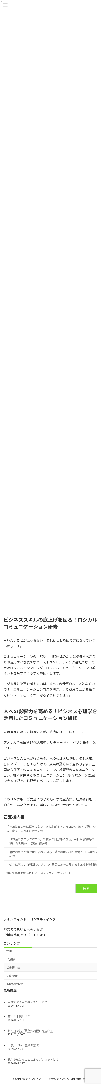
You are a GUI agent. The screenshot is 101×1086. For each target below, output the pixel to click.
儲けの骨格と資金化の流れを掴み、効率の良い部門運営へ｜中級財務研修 (53, 854)
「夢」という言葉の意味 (23, 1045)
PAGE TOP (93, 1048)
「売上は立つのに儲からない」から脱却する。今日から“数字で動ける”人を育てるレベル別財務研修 (51, 829)
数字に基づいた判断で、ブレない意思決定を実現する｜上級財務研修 (53, 865)
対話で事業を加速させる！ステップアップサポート (38, 873)
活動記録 (12, 975)
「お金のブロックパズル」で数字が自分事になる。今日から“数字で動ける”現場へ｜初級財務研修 (52, 841)
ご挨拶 (10, 959)
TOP (9, 951)
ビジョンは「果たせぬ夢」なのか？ (30, 1031)
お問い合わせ (14, 984)
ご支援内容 (14, 816)
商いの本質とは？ (19, 1016)
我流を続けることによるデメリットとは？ (34, 1059)
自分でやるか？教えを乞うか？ (27, 1002)
